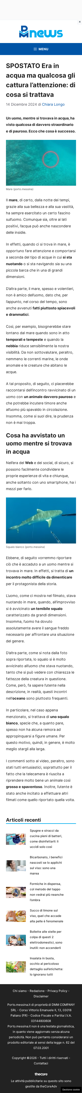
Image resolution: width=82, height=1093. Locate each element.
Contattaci (41, 1063)
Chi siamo (20, 991)
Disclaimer (41, 996)
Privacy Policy (57, 991)
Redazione (37, 991)
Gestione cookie (71, 1089)
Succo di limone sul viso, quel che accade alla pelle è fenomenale (46, 915)
